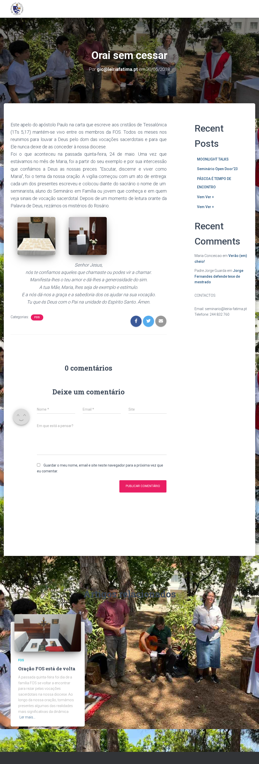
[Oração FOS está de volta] (47, 633)
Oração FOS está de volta (46, 669)
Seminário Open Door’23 (217, 169)
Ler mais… (27, 717)
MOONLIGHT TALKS (213, 159)
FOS (37, 317)
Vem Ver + (205, 197)
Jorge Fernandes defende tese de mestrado (219, 276)
